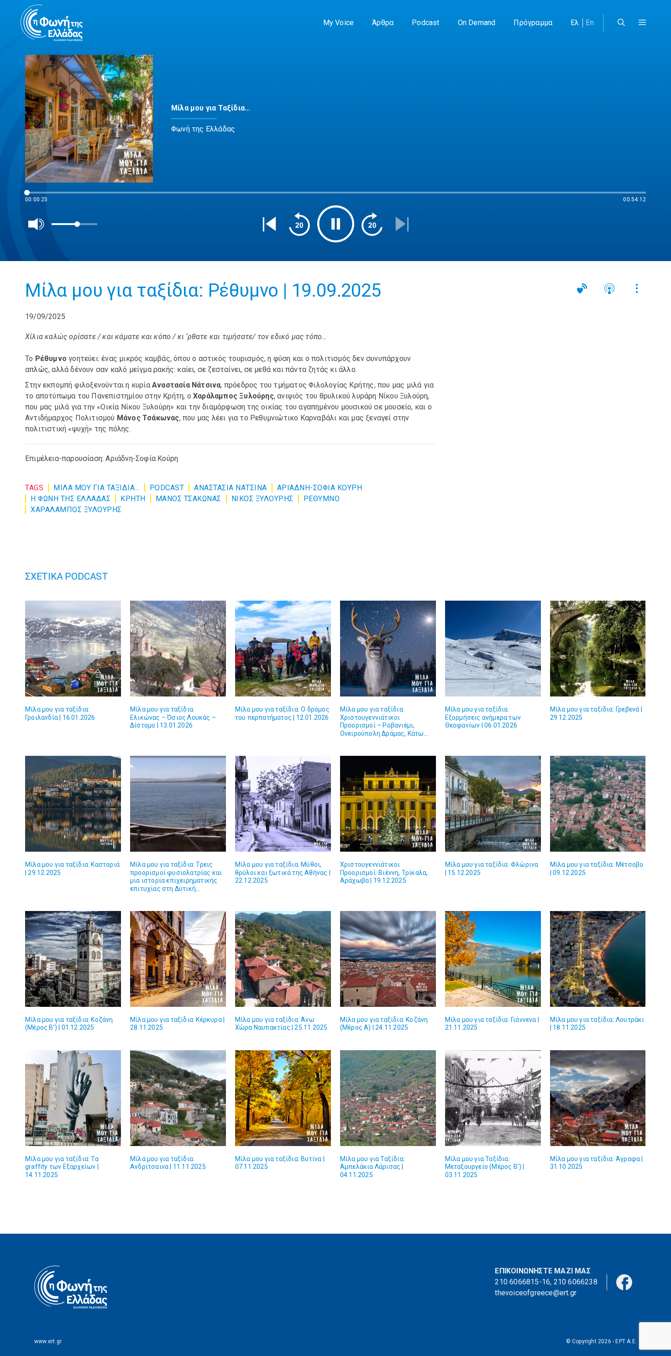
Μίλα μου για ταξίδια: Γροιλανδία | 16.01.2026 (60, 713)
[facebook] (624, 1281)
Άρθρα (382, 22)
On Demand (477, 22)
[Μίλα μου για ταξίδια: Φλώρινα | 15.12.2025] (493, 804)
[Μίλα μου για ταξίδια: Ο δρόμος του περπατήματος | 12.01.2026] (283, 648)
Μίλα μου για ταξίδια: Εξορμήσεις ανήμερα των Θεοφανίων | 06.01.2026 (483, 717)
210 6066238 (576, 1281)
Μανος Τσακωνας (188, 498)
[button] (642, 23)
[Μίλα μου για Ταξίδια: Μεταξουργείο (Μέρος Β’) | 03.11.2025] (493, 1098)
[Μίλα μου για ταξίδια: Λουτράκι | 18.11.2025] (598, 959)
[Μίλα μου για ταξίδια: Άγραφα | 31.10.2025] (598, 1098)
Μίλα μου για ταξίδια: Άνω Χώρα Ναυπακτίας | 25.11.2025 (281, 1023)
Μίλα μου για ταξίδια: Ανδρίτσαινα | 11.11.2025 (168, 1163)
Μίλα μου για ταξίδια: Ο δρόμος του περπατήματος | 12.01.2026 (282, 713)
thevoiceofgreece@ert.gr (536, 1292)
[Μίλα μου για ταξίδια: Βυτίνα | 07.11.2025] (283, 1098)
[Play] (336, 224)
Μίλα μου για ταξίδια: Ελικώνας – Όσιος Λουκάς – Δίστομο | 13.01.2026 (173, 717)
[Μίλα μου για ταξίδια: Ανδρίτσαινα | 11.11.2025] (178, 1098)
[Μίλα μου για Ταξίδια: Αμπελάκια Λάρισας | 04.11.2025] (388, 1098)
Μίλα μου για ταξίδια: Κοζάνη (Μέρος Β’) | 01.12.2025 (69, 1023)
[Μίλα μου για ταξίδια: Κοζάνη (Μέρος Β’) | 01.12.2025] (73, 959)
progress (40, 197)
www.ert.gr (48, 1341)
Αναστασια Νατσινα (230, 487)
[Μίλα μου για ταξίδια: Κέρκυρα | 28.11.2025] (178, 959)
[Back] (269, 224)
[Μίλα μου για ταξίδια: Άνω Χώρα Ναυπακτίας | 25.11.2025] (283, 959)
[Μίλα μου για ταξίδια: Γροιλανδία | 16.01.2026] (73, 648)
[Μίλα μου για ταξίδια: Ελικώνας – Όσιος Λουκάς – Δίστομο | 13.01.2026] (178, 648)
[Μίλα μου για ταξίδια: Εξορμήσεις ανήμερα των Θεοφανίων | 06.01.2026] (493, 648)
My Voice (338, 22)
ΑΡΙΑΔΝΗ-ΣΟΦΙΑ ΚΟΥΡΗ (319, 487)
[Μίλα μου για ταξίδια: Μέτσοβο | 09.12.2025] (598, 804)
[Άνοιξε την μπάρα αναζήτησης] (621, 23)
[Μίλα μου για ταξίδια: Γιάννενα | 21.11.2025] (493, 959)
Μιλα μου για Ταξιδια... (96, 487)
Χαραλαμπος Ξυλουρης (76, 509)
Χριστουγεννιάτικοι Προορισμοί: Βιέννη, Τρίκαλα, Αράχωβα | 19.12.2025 (384, 872)
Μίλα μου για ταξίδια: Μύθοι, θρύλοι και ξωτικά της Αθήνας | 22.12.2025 (282, 872)
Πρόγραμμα (533, 22)
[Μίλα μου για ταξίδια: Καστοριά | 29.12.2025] (73, 804)
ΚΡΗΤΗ (133, 498)
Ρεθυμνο (322, 498)
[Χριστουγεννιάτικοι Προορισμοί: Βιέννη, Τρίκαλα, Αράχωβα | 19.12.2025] (388, 804)
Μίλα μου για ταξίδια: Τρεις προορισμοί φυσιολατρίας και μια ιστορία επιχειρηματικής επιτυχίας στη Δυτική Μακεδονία (176, 880)
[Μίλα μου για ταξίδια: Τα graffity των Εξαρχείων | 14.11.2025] (73, 1098)
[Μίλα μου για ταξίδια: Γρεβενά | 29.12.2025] (598, 648)
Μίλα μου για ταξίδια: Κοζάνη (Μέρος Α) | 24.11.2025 (384, 1023)
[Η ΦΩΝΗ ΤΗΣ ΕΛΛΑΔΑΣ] (52, 23)
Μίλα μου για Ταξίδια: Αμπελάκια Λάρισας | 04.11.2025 (372, 1166)
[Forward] (372, 224)
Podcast (425, 22)
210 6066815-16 (522, 1281)
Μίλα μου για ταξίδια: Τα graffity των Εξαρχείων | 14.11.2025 (62, 1166)
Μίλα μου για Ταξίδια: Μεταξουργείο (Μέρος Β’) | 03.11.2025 (484, 1166)
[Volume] (36, 224)
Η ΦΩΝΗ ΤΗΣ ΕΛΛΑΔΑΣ (70, 498)
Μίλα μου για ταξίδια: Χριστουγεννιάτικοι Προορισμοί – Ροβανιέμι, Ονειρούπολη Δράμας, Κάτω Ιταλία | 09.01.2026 (382, 725)
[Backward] (299, 224)
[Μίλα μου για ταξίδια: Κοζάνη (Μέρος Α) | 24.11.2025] (388, 959)
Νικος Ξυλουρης (262, 498)
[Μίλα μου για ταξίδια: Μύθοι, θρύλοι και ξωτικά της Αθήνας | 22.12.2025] (283, 804)
